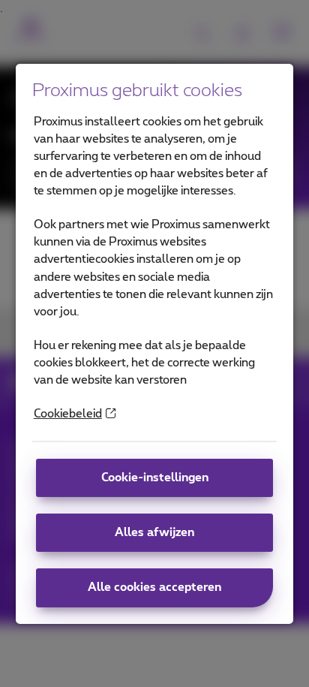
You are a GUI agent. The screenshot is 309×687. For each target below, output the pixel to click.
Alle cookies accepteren (154, 587)
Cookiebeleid (68, 414)
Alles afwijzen (154, 532)
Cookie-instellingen (154, 478)
